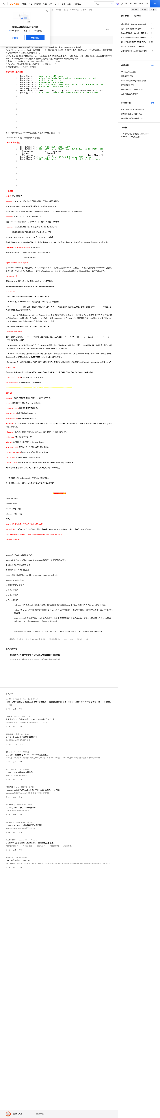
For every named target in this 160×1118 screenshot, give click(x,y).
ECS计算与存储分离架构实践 (132, 118)
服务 (69, 4)
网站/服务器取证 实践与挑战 (131, 114)
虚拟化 (30, 804)
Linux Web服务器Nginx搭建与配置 (133, 80)
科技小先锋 (17, 1114)
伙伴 (63, 4)
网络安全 (26, 752)
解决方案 (37, 4)
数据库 (43, 639)
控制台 (141, 4)
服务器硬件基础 (127, 76)
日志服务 (20, 639)
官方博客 (58, 10)
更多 (152, 65)
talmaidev (9, 699)
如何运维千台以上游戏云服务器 (132, 109)
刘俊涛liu (9, 716)
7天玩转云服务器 (127, 85)
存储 (87, 639)
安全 (27, 639)
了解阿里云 (77, 4)
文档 (130, 4)
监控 (17, 734)
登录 (155, 4)
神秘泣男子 (9, 787)
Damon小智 (9, 857)
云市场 (57, 4)
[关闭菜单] (3, 3)
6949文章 (40, 1114)
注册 (146, 4)
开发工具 (30, 822)
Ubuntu (13, 769)
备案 (135, 4)
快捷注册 (15, 38)
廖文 (7, 769)
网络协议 (79, 639)
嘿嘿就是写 (9, 734)
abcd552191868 (11, 840)
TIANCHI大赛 (74, 10)
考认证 (66, 10)
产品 (30, 4)
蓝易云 (8, 752)
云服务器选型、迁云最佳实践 (132, 89)
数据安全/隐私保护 (54, 639)
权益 (45, 4)
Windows (35, 639)
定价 (50, 4)
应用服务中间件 (33, 699)
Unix (71, 639)
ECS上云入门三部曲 (128, 71)
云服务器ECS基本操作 (129, 94)
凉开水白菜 (9, 804)
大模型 (24, 4)
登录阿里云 (35, 38)
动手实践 (50, 10)
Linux (65, 639)
